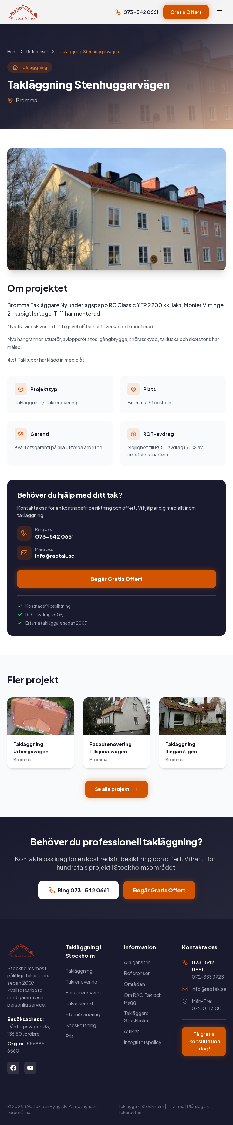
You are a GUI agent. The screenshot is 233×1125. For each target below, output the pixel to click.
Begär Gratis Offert (116, 578)
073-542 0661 (140, 12)
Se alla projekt (112, 789)
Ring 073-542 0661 (83, 890)
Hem (12, 51)
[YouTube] (30, 1068)
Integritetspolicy (142, 1042)
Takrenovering (81, 981)
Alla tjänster (137, 962)
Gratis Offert (186, 12)
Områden (134, 984)
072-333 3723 (208, 977)
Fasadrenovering (84, 992)
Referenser (37, 51)
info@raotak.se (209, 989)
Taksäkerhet (79, 1003)
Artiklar (131, 1031)
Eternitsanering (83, 1014)
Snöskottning (81, 1025)
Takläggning (79, 970)
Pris (70, 1036)
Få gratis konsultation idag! (204, 1041)
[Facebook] (13, 1068)
